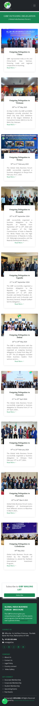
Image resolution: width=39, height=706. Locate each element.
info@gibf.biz (9, 642)
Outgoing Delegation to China (19, 53)
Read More (11, 68)
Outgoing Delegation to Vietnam (19, 101)
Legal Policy (9, 663)
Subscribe (19, 595)
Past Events (9, 692)
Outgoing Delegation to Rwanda (19, 210)
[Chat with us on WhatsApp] (5, 701)
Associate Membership (13, 680)
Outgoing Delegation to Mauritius (19, 494)
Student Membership (12, 686)
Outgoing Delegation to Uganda (19, 276)
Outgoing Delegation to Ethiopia (19, 444)
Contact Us (8, 660)
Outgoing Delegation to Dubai (19, 336)
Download (24, 620)
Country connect (10, 666)
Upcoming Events (11, 689)
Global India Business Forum (24, 700)
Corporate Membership (13, 683)
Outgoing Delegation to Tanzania (19, 393)
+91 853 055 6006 (11, 639)
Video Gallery (9, 669)
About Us (8, 657)
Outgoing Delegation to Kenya (19, 158)
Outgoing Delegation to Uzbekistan (19, 545)
